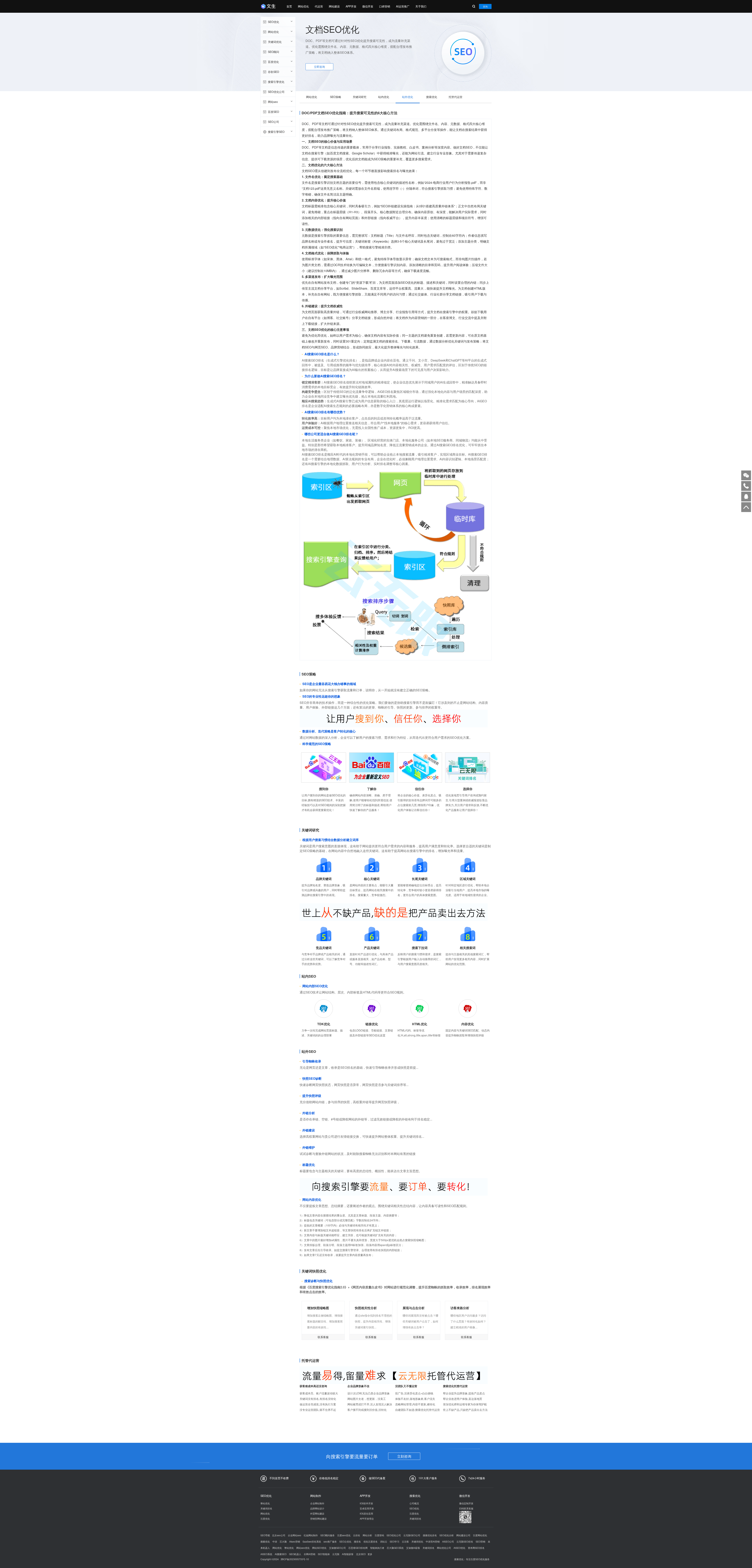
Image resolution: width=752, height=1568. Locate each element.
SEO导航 (265, 1535)
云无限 (335, 1554)
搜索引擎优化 (276, 82)
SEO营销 (480, 1541)
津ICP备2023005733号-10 (295, 1559)
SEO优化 (273, 22)
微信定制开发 (466, 1503)
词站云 (383, 1541)
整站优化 (265, 1503)
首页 (289, 6)
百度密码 (379, 1535)
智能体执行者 (377, 1547)
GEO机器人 (295, 1554)
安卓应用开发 (367, 1508)
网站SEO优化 (319, 1547)
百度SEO (273, 112)
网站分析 (367, 1535)
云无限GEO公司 (411, 1535)
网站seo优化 (303, 1547)
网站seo (273, 102)
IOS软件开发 (366, 1503)
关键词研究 (359, 97)
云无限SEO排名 (464, 1541)
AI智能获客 (347, 1554)
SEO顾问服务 (327, 1535)
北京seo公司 (278, 1535)
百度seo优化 (344, 1535)
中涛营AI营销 (433, 1541)
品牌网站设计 (317, 1508)
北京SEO (361, 1554)
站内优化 (383, 97)
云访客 (405, 1541)
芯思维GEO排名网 (358, 1547)
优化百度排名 (370, 1541)
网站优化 (303, 6)
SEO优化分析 (446, 1535)
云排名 (356, 1535)
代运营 (319, 6)
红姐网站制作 (311, 1535)
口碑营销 (384, 6)
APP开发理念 (367, 1518)
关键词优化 (275, 42)
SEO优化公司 (276, 92)
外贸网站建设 (317, 1513)
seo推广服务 (330, 1541)
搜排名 (357, 1541)
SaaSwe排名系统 (312, 1541)
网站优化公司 (444, 1547)
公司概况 (414, 1503)
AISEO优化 (459, 1547)
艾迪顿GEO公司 (337, 1547)
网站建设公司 (463, 1535)
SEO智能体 (324, 1554)
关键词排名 (266, 1508)
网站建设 (334, 6)
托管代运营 (455, 97)
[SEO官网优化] (269, 6)
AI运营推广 (402, 6)
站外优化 (407, 97)
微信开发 (367, 6)
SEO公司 (273, 122)
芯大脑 (283, 1541)
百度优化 (273, 62)
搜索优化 (431, 97)
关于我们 (420, 6)
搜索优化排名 (430, 1535)
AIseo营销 (294, 1541)
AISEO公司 (448, 1541)
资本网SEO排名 (476, 1547)
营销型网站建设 (318, 1518)
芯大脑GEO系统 (395, 1547)
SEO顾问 (273, 52)
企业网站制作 (317, 1503)
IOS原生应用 (366, 1513)
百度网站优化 (480, 1535)
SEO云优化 (345, 1541)
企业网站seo (294, 1535)
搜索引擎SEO (276, 132)
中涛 (274, 1541)
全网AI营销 (309, 1554)
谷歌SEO (273, 72)
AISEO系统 (266, 1554)
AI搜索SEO (281, 1554)
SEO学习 (394, 1541)
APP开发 (351, 6)
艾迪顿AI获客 (413, 1547)
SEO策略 (335, 97)
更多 (370, 1554)
